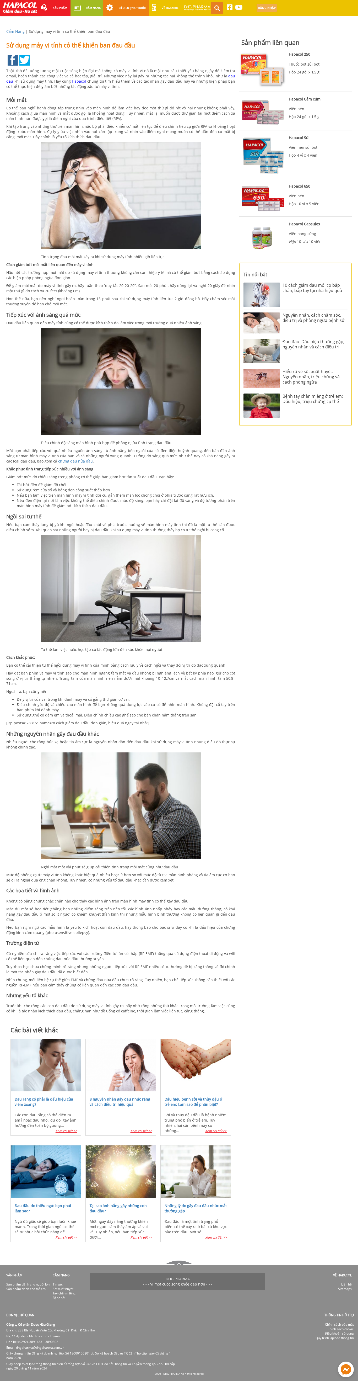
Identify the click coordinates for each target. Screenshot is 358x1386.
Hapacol (79, 81)
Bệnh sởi (59, 1297)
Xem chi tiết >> (66, 1131)
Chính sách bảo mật (339, 1324)
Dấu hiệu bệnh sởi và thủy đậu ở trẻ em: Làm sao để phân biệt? (193, 1102)
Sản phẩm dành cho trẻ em (26, 1289)
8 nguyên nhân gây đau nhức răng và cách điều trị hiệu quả (120, 1102)
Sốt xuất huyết (63, 1289)
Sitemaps (345, 1289)
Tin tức (58, 1284)
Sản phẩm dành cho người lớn (28, 1284)
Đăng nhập (267, 8)
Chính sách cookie (341, 1329)
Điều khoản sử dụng (339, 1333)
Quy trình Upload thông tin (335, 1338)
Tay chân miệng (64, 1293)
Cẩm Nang (15, 31)
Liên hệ (346, 1284)
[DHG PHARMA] (197, 10)
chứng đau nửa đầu (75, 461)
